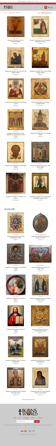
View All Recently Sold (28, 399)
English (28, 1)
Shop (19, 418)
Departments (12, 13)
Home (5, 13)
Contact (40, 418)
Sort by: (38, 13)
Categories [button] (26, 418)
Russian (32, 1)
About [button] (33, 418)
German (36, 1)
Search (37, 421)
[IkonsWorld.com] (8, 7)
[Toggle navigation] (45, 7)
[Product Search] (52, 7)
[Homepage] (28, 412)
